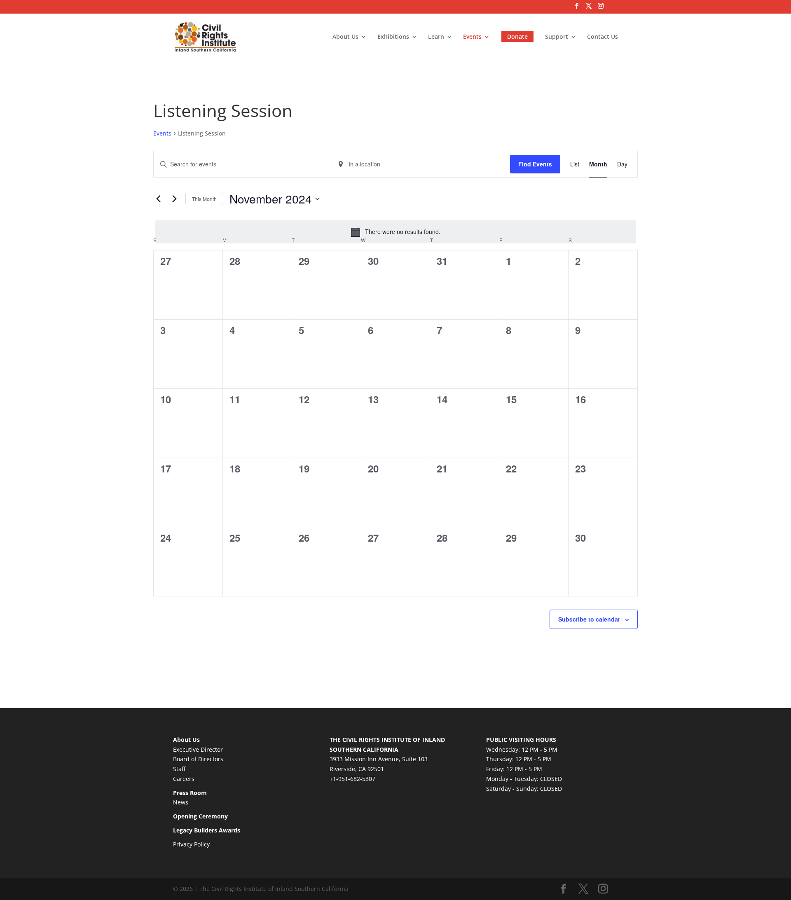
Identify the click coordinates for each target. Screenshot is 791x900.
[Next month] (174, 199)
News (180, 802)
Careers (183, 779)
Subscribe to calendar (589, 619)
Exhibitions (393, 37)
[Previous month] (158, 199)
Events (472, 37)
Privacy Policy (191, 844)
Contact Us (602, 37)
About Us (345, 37)
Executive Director (198, 749)
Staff (179, 769)
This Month (204, 198)
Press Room (190, 793)
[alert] (395, 231)
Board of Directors (198, 759)
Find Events (535, 164)
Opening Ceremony (200, 816)
